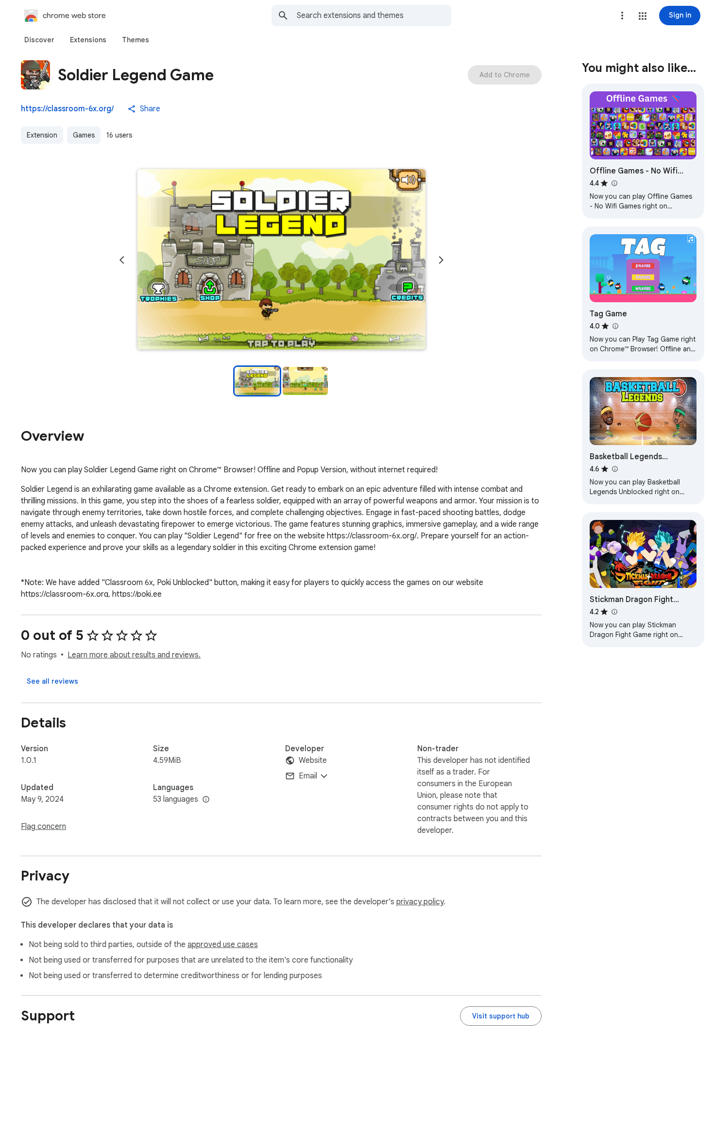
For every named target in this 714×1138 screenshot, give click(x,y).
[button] (642, 16)
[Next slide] (441, 260)
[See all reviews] (52, 681)
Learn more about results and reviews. (134, 655)
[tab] (39, 40)
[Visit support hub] (501, 1016)
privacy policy (419, 902)
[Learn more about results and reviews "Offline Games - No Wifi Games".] (614, 183)
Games (84, 135)
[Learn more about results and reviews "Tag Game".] (615, 326)
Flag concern (43, 826)
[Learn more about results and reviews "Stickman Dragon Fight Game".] (614, 611)
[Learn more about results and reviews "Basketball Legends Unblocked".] (614, 469)
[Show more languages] (206, 800)
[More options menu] (622, 15)
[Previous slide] (122, 260)
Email (308, 776)
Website (313, 760)
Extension (42, 135)
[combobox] (374, 15)
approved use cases (222, 944)
